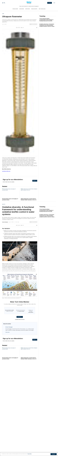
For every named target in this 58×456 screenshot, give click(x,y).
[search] (4, 3)
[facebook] (16, 27)
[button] (3, 3)
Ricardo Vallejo (29, 242)
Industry (3, 204)
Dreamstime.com (33, 242)
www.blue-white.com (6, 171)
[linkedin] (18, 27)
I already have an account (19, 319)
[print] (36, 27)
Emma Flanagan (9, 327)
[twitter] (19, 27)
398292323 (24, 242)
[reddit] (21, 27)
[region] (29, 454)
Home (3, 13)
